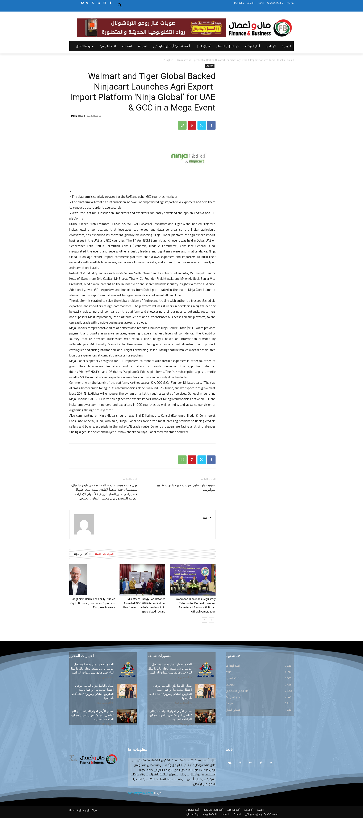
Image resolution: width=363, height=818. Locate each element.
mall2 (74, 116)
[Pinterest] (192, 125)
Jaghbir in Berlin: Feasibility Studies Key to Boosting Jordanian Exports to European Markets (92, 603)
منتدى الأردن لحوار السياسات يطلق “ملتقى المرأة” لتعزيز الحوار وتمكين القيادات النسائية (92, 715)
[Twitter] (93, 3)
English (169, 59)
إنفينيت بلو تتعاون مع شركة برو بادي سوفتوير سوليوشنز (186, 487)
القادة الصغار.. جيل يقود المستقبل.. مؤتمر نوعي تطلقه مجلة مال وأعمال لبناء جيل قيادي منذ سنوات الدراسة (92, 668)
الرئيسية (290, 59)
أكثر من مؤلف (80, 553)
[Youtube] (82, 3)
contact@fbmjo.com (140, 793)
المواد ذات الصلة (104, 553)
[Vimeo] (87, 3)
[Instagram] (104, 3)
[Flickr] (250, 763)
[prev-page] (211, 620)
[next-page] (204, 620)
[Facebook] (110, 3)
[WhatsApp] (182, 125)
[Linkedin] (98, 3)
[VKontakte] (230, 763)
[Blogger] (271, 763)
